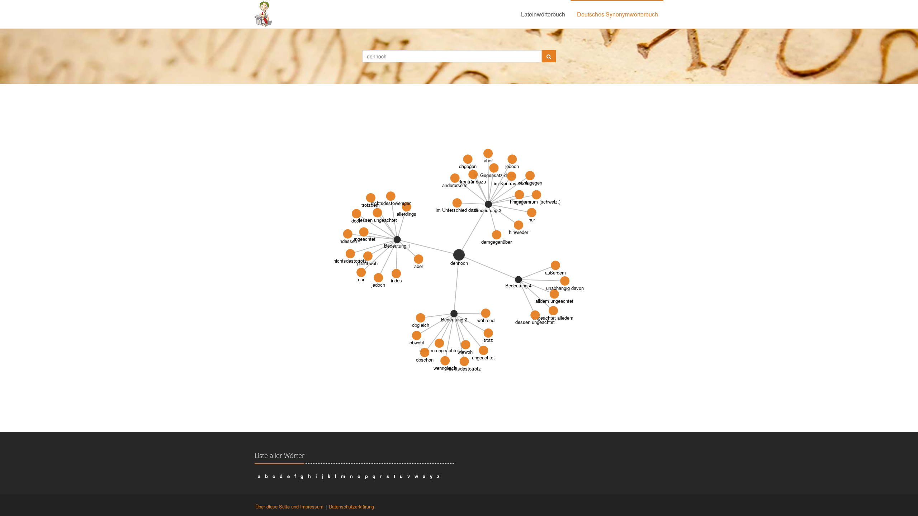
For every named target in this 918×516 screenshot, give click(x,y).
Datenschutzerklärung (351, 506)
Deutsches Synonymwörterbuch (617, 14)
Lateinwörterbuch (543, 14)
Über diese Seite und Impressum (289, 506)
